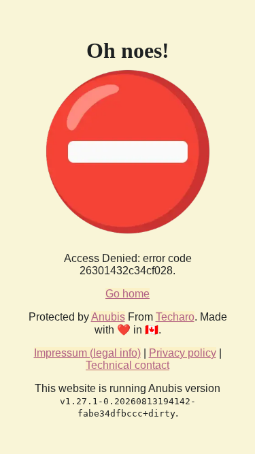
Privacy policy (182, 353)
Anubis (108, 317)
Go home (127, 293)
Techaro (175, 317)
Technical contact (127, 365)
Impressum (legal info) (87, 353)
